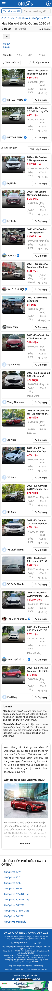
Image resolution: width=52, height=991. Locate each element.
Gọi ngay (42, 100)
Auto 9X (11, 255)
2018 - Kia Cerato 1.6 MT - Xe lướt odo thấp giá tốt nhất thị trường (38, 415)
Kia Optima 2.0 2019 (14, 905)
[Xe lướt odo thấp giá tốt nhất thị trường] (13, 418)
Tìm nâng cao (9, 11)
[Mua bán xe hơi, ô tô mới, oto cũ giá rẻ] (26, 3)
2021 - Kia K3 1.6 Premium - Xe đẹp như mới (36, 451)
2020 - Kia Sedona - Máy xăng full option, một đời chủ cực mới (38, 195)
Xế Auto (11, 439)
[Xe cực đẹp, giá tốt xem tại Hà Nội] (13, 342)
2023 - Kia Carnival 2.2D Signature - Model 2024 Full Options (37, 234)
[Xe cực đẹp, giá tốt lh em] (13, 115)
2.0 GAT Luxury (7, 45)
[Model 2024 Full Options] (13, 236)
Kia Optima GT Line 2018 (16, 910)
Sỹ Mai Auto (13, 364)
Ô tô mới (20, 28)
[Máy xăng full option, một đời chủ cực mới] (13, 199)
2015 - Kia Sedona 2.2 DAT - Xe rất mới (38, 374)
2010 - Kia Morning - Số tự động (38, 299)
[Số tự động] (13, 305)
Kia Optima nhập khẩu (15, 921)
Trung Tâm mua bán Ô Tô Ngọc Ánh (17, 402)
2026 (19, 55)
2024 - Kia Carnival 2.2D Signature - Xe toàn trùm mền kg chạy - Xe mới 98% (37, 162)
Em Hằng (12, 697)
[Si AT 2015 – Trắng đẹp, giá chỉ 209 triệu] (13, 634)
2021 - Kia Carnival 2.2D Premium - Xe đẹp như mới (37, 489)
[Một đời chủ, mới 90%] (13, 527)
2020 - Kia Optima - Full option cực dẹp (37, 72)
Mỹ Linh (11, 183)
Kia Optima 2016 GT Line (16, 894)
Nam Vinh (12, 326)
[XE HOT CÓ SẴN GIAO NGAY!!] (13, 565)
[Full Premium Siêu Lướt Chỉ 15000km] (13, 600)
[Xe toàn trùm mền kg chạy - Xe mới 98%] (13, 164)
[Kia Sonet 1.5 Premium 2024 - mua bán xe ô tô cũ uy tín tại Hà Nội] (13, 271)
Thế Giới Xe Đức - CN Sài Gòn (17, 618)
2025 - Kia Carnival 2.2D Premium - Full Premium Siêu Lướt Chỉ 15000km (37, 597)
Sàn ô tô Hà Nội (15, 289)
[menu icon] (3, 4)
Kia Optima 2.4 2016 (14, 916)
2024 (42, 55)
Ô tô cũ (5, 18)
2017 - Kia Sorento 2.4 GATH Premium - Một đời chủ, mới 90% (38, 523)
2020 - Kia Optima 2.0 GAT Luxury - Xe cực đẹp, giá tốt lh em (38, 111)
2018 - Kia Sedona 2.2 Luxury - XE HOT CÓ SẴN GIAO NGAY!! (37, 562)
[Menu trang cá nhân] (48, 3)
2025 (30, 55)
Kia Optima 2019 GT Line (16, 899)
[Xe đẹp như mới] (13, 455)
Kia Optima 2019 (12, 871)
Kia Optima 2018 (12, 883)
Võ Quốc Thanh (15, 549)
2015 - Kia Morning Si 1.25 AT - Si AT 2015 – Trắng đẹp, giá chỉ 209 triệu (38, 632)
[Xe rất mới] (13, 380)
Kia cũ (14, 18)
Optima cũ (24, 18)
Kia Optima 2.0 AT (13, 888)
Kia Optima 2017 (12, 877)
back (6, 36)
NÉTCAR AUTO (15, 99)
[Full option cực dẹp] (13, 77)
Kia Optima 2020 (40, 18)
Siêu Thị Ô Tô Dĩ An (17, 659)
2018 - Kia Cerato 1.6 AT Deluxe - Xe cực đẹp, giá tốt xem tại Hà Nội (38, 340)
